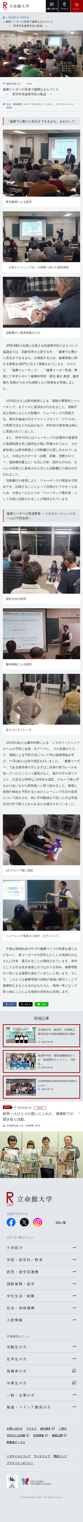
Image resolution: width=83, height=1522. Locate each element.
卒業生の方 (17, 1383)
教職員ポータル (16, 1442)
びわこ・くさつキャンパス (59, 104)
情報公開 (57, 1435)
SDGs (9, 107)
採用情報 (38, 1435)
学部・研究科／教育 (25, 1259)
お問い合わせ (15, 1428)
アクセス (31, 1428)
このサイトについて (19, 1456)
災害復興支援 (12, 1125)
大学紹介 (15, 1247)
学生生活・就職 (21, 1295)
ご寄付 (63, 1428)
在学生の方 (17, 1358)
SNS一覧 (61, 1222)
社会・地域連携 (14, 104)
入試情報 (15, 1319)
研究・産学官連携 (23, 1271)
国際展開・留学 (21, 1283)
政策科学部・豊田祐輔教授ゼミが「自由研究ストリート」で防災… (56, 1059)
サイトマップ (42, 1456)
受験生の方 (17, 1346)
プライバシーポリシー (20, 1463)
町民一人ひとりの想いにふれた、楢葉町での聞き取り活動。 (38, 1116)
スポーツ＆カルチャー (34, 104)
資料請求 (45, 1428)
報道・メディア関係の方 (29, 1407)
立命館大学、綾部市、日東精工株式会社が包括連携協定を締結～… (56, 1034)
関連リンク (60, 1456)
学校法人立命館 (16, 1435)
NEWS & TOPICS (18, 17)
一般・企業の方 (21, 1395)
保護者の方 (17, 1371)
